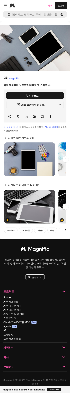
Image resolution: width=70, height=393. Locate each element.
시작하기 (8, 347)
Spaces (7, 297)
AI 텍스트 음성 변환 (13, 314)
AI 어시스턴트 (10, 301)
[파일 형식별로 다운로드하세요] (60, 95)
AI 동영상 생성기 (12, 309)
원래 (19, 29)
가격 (50, 5)
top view (11, 230)
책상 (52, 230)
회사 (6, 357)
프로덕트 (8, 291)
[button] (35, 277)
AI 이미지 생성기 (11, 127)
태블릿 (40, 230)
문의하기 (8, 367)
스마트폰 (26, 230)
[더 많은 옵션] (50, 116)
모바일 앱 (8, 334)
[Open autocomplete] (7, 14)
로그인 (61, 5)
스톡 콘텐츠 (9, 318)
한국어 (35, 277)
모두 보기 (29, 138)
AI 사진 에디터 (51, 127)
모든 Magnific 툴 (12, 338)
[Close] (65, 389)
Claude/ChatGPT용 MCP (19, 322)
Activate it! (54, 389)
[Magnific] (35, 249)
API (5, 330)
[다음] (66, 159)
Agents (10, 326)
